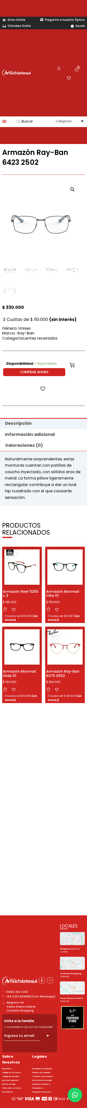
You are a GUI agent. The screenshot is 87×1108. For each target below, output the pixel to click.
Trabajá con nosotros (10, 1076)
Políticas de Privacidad (41, 1072)
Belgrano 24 (15, 1002)
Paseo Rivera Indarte (21, 1007)
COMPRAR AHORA (34, 372)
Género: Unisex (16, 328)
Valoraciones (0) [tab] (24, 445)
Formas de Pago (8, 1084)
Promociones (7, 1092)
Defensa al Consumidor (42, 1080)
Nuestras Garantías (10, 1080)
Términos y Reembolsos (42, 1076)
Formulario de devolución (42, 1068)
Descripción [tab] (18, 423)
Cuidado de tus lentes (11, 1072)
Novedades (7, 1068)
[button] (72, 189)
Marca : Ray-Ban (18, 333)
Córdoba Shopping (20, 1010)
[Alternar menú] (4, 121)
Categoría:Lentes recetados (29, 338)
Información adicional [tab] (30, 434)
